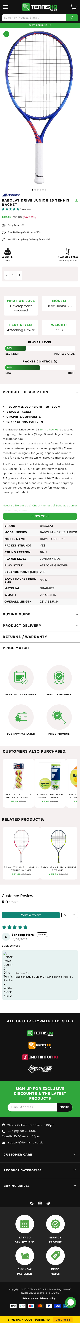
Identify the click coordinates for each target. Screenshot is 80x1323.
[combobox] (40, 17)
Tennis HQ (36, 1289)
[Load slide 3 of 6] (38, 189)
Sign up (65, 1107)
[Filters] (65, 915)
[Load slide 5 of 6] (43, 189)
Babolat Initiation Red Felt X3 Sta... (18, 796)
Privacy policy (48, 1298)
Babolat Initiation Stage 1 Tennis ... (50, 796)
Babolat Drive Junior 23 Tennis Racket (21, 869)
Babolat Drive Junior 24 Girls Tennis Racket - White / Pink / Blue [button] (43, 976)
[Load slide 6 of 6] (45, 189)
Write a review (31, 915)
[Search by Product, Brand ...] (72, 17)
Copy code (62, 1319)
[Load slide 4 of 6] (40, 189)
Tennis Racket (49, 429)
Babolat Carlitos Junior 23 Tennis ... (59, 869)
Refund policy (30, 1298)
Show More (40, 516)
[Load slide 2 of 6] (35, 189)
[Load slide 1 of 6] (32, 189)
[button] (6, 7)
